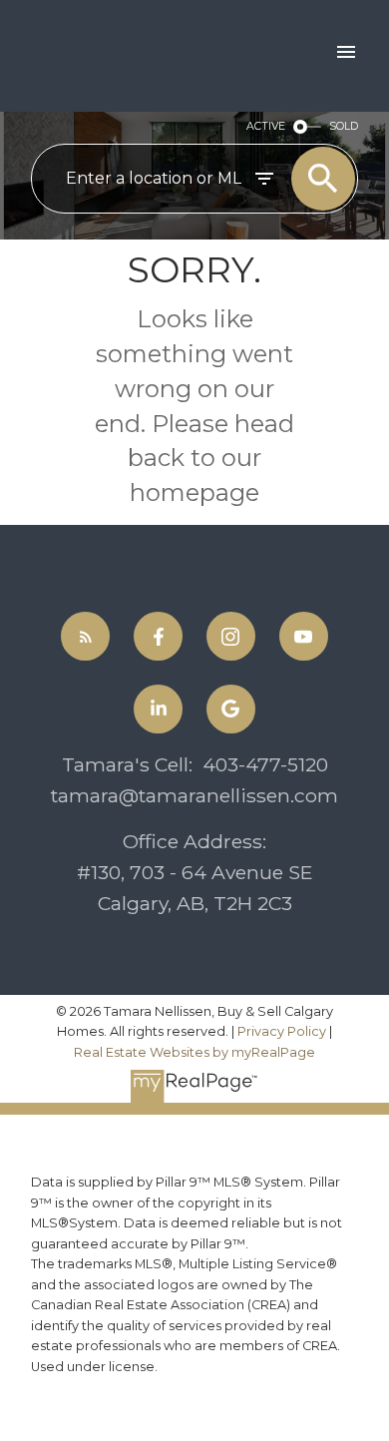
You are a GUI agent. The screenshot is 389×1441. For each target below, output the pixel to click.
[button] (85, 636)
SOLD (343, 126)
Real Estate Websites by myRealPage (194, 1052)
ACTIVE (265, 126)
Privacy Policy (281, 1031)
